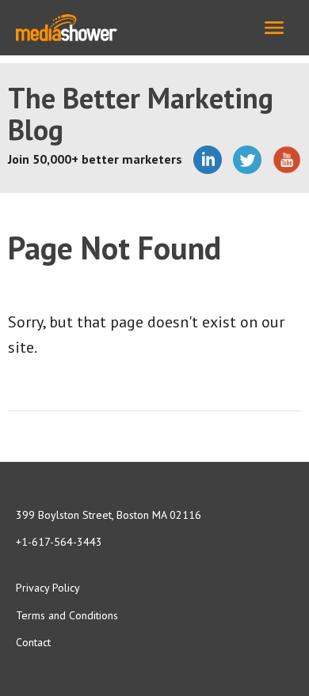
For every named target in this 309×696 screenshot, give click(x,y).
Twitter (247, 160)
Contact (33, 642)
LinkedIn (207, 160)
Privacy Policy (48, 588)
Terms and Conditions (67, 615)
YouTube (287, 160)
